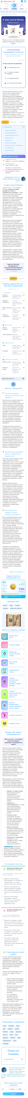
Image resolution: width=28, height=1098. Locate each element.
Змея (11, 1034)
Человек (12, 1037)
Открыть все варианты (16, 572)
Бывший (10, 1028)
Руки (14, 1040)
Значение (5, 122)
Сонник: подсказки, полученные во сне (13, 1074)
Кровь (11, 1031)
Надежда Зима (9, 177)
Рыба (4, 1026)
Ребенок (5, 1031)
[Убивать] (19, 31)
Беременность (7, 1040)
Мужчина (18, 1031)
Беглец (5, 605)
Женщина (11, 1026)
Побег (11, 605)
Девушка (5, 1037)
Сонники (21, 122)
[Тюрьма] (8, 31)
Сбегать (17, 605)
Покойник (5, 1043)
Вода (19, 1037)
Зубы (17, 1026)
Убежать (5, 608)
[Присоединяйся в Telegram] (22, 1)
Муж (16, 1034)
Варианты (13, 122)
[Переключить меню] (25, 1)
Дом (4, 1028)
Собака (17, 1028)
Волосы (5, 1034)
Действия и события (16, 608)
